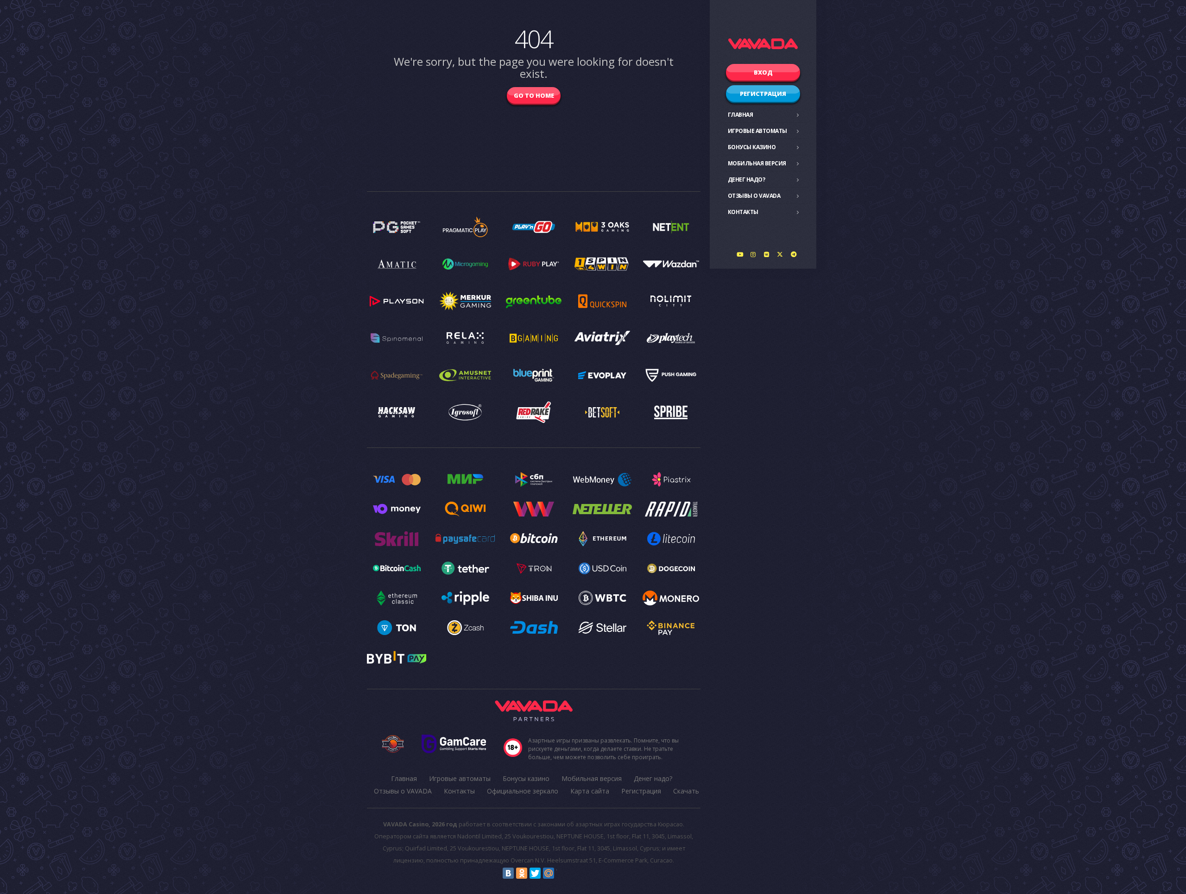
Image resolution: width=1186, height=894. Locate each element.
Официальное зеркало (522, 791)
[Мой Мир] (548, 873)
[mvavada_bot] (793, 254)
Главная (740, 115)
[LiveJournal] (562, 873)
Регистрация (763, 93)
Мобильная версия (757, 163)
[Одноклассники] (521, 873)
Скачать (686, 791)
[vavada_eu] (780, 254)
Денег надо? (746, 179)
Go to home (534, 95)
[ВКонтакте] (508, 873)
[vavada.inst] (753, 254)
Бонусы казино (752, 147)
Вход (763, 72)
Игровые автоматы (757, 131)
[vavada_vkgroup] (766, 254)
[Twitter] (535, 873)
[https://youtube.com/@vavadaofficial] (739, 254)
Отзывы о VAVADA (754, 196)
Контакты (743, 212)
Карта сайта (589, 791)
